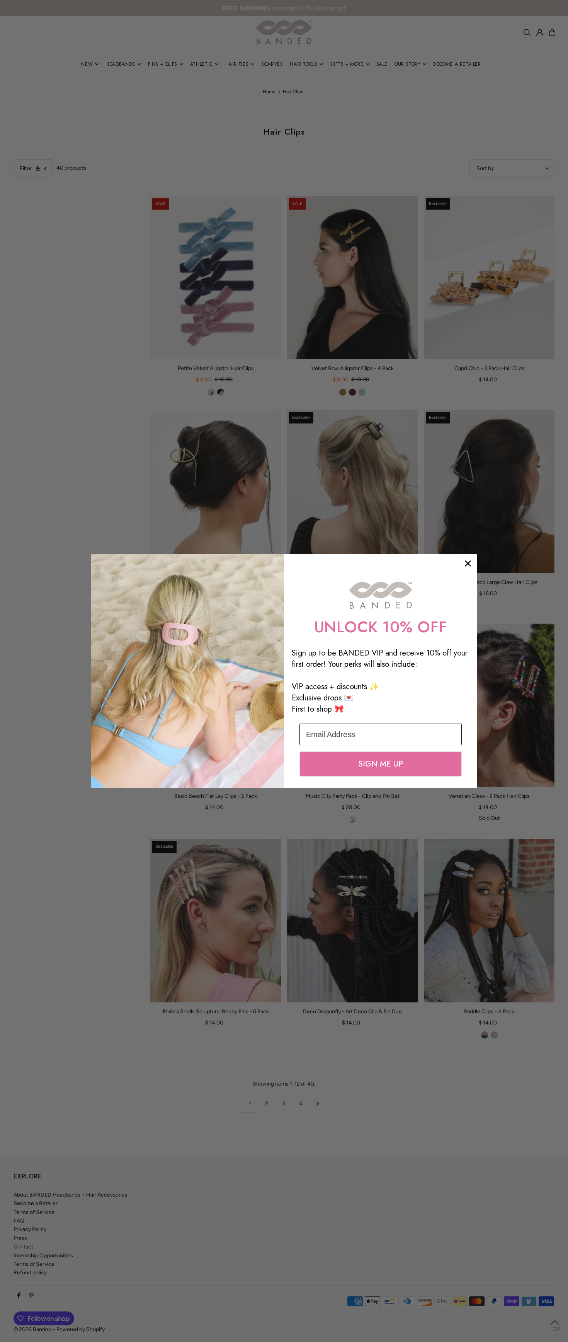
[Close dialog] (468, 563)
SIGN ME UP (380, 764)
